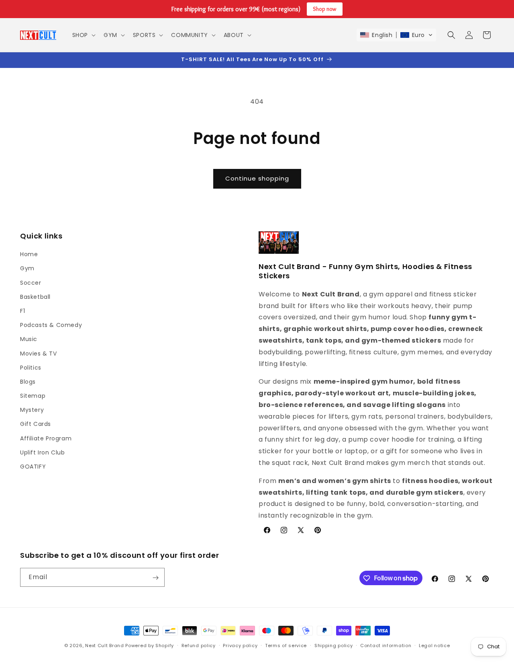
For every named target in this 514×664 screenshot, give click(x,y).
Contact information (385, 645)
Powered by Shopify (149, 645)
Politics (30, 368)
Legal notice (434, 645)
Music (28, 339)
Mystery (32, 410)
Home (29, 254)
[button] (83, 35)
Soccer (30, 283)
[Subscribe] (155, 577)
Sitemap (32, 396)
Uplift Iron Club (42, 452)
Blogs (28, 382)
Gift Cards (35, 424)
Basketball (35, 297)
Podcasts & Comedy (51, 325)
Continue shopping (257, 178)
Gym (27, 269)
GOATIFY (33, 467)
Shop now (325, 8)
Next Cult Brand (104, 645)
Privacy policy (240, 645)
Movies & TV (38, 353)
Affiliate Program (45, 438)
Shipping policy (333, 645)
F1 (22, 311)
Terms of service (286, 645)
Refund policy (199, 645)
